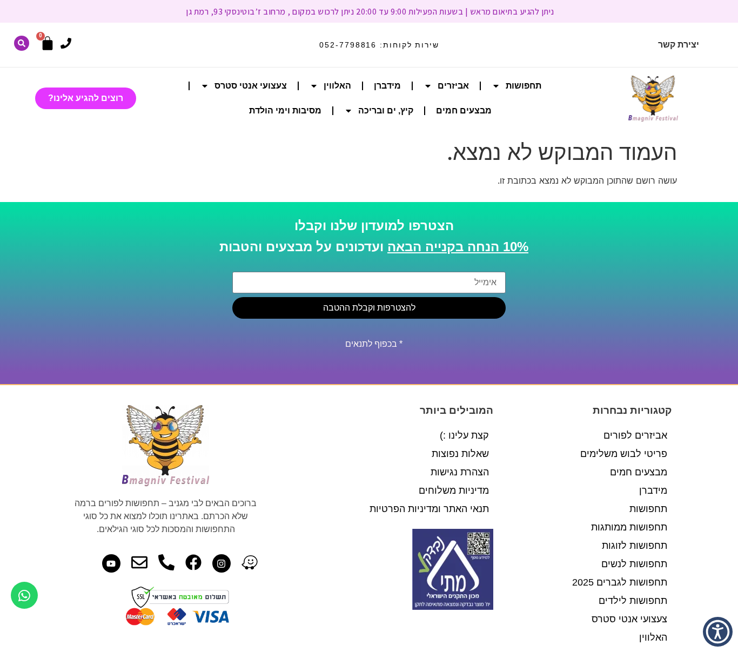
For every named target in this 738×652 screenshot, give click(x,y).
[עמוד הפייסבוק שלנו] (193, 562)
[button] (718, 632)
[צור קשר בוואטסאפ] (24, 595)
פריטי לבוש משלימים (623, 453)
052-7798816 (348, 45)
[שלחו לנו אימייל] (139, 562)
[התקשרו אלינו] (66, 43)
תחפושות (523, 85)
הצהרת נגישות (460, 472)
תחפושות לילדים (633, 600)
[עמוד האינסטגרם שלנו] (221, 563)
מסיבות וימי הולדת (285, 110)
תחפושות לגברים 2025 (619, 582)
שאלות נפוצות (460, 453)
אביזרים (453, 85)
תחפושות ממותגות (629, 527)
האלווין (337, 85)
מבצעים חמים (464, 110)
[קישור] (21, 43)
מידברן (387, 85)
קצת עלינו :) (464, 435)
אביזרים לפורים (635, 435)
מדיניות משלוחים (454, 490)
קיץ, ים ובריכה (385, 110)
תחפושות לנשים (634, 564)
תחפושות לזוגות (634, 545)
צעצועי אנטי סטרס (250, 85)
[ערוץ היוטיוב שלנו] (111, 563)
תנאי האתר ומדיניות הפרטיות (429, 508)
